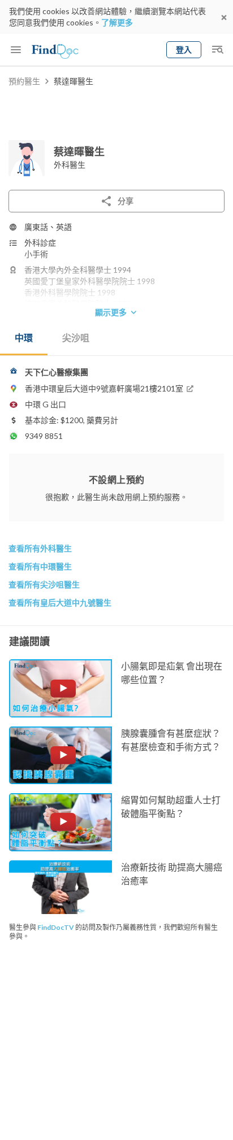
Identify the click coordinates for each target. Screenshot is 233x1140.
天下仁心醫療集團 (56, 372)
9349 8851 (44, 436)
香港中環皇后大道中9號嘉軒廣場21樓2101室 (104, 388)
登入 (184, 49)
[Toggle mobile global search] (217, 50)
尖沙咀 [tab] (75, 337)
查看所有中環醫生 (40, 566)
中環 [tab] (24, 337)
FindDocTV (55, 927)
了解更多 (117, 22)
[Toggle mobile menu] (16, 50)
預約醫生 (24, 81)
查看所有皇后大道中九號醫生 (59, 602)
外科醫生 (69, 164)
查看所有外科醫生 (40, 548)
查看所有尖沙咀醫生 (44, 584)
